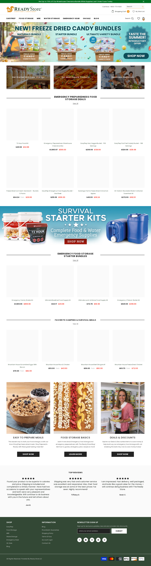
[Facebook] (79, 540)
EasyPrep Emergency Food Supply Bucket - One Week (58, 192)
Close (144, 2)
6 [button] (78, 58)
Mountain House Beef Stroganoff (93, 365)
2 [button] (66, 58)
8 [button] (84, 58)
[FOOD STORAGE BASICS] (75, 408)
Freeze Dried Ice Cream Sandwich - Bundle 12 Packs (22, 192)
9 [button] (87, 58)
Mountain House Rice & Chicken (58, 365)
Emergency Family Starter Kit (22, 300)
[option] (75, 42)
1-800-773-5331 (116, 7)
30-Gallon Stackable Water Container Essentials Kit (128, 192)
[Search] (135, 6)
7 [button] (81, 58)
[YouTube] (98, 540)
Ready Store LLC (36, 559)
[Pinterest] (92, 540)
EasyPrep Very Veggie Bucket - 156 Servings (93, 144)
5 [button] (75, 58)
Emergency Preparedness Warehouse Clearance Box (58, 144)
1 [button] (63, 58)
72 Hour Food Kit (22, 143)
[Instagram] (86, 540)
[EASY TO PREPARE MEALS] (28, 408)
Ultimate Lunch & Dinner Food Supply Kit (93, 300)
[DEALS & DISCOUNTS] (123, 408)
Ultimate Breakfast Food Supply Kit (58, 300)
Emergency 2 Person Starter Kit (128, 300)
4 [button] (72, 58)
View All (75, 103)
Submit (119, 531)
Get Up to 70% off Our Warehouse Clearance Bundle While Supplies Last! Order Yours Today (75, 1)
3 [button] (69, 58)
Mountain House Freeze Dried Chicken (128, 365)
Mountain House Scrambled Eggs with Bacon (22, 366)
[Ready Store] (75, 226)
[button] (2, 42)
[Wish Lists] (138, 18)
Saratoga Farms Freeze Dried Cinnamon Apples (93, 192)
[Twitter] (104, 540)
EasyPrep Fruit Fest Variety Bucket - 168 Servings (128, 144)
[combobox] (133, 6)
